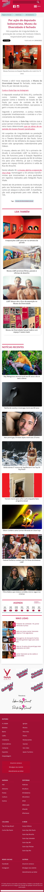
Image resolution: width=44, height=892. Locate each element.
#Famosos (25, 813)
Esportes (5, 752)
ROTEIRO (5, 719)
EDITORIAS (26, 780)
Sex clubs (26, 748)
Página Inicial (6, 15)
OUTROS (25, 859)
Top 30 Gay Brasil (8, 826)
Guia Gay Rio (26, 850)
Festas (4, 793)
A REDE (24, 822)
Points (25, 736)
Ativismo (5, 789)
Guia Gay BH (26, 842)
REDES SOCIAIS (7, 859)
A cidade (5, 723)
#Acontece (25, 797)
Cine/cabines (6, 744)
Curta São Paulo (7, 830)
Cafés (4, 736)
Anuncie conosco (16, 763)
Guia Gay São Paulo (29, 830)
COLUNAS (5, 822)
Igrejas (25, 723)
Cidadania (5, 740)
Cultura (4, 797)
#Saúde (25, 809)
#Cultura (25, 789)
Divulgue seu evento (16, 767)
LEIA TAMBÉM (22, 211)
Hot (3, 785)
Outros (4, 801)
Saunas (25, 744)
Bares (4, 732)
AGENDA (27, 602)
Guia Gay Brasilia (28, 834)
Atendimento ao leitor (16, 771)
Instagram (5, 868)
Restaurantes (27, 740)
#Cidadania (30, 15)
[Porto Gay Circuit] (22, 707)
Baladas (4, 728)
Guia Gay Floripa (28, 846)
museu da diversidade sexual (24, 201)
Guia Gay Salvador (28, 838)
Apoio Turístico (28, 752)
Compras (5, 748)
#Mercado (25, 805)
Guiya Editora (27, 826)
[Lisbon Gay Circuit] (22, 700)
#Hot (24, 801)
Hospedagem (6, 756)
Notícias (18, 15)
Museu (25, 728)
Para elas (26, 732)
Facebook (5, 864)
